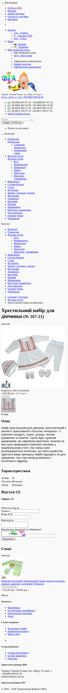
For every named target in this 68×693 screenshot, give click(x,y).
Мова (10, 41)
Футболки (13, 190)
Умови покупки (16, 13)
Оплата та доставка (18, 16)
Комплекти (20, 167)
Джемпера (13, 198)
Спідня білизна (16, 184)
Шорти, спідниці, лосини (21, 193)
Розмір (4, 414)
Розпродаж (13, 139)
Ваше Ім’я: (7, 514)
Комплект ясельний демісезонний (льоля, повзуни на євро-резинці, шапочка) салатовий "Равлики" (33, 582)
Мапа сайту (14, 634)
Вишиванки (14, 207)
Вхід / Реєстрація (23, 55)
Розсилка (12, 658)
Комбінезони (21, 164)
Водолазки (13, 195)
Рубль (20, 38)
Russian (21, 44)
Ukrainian (22, 47)
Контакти (13, 19)
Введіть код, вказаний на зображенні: (21, 529)
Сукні (11, 187)
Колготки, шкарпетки (19, 210)
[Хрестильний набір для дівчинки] (33, 387)
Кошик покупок (22, 64)
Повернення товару (18, 631)
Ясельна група (15, 156)
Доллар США (23, 35)
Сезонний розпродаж (19, 146)
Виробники (14, 607)
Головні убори (15, 215)
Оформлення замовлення (27, 67)
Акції (10, 616)
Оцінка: (5, 511)
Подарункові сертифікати (21, 610)
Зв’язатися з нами (17, 628)
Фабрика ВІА (15, 8)
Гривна (21, 33)
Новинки (13, 229)
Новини (12, 10)
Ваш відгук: (7, 520)
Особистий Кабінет (18, 653)
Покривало (14, 218)
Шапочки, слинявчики (20, 177)
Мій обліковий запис (19, 50)
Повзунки (19, 173)
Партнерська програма (20, 613)
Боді (16, 161)
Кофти (17, 170)
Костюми (13, 201)
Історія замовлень (17, 655)
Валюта (12, 30)
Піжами (12, 204)
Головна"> (18, 297)
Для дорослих (15, 212)
